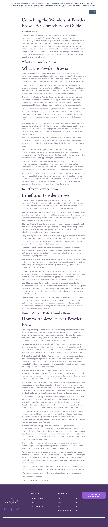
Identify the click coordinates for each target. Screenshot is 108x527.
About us (60, 498)
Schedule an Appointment (94, 495)
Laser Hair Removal (37, 506)
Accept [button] (93, 12)
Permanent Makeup (37, 498)
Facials (33, 502)
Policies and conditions (65, 510)
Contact (60, 502)
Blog (59, 506)
